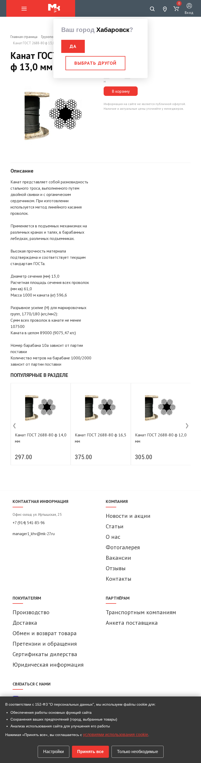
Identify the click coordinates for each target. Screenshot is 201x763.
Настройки (53, 751)
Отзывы (116, 568)
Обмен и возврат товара (45, 633)
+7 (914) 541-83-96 (29, 522)
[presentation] (14, 425)
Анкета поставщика (132, 622)
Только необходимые (137, 751)
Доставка (25, 622)
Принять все (90, 751)
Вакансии (118, 557)
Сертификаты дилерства (45, 654)
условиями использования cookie (115, 734)
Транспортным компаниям (141, 612)
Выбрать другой (95, 63)
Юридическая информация (48, 664)
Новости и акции (128, 515)
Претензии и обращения (45, 643)
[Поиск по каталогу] (152, 9)
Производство (31, 612)
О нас (113, 536)
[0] (176, 9)
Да (73, 46)
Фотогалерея (123, 547)
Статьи (115, 526)
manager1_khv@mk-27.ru (34, 533)
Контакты (118, 578)
